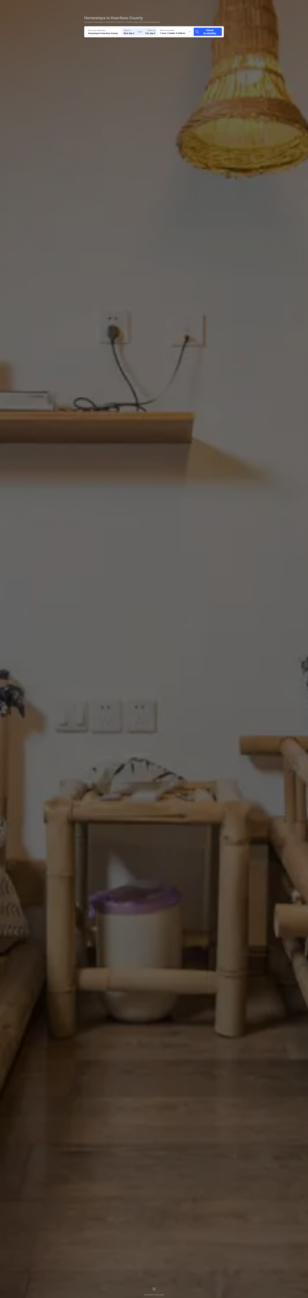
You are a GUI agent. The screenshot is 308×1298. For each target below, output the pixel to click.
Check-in (127, 30)
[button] (253, 4)
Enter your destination (96, 30)
